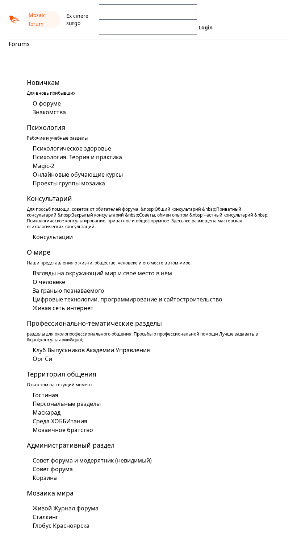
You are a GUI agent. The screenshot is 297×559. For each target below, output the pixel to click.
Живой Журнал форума (66, 508)
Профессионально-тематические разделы (94, 323)
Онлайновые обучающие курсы (78, 174)
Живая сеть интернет (63, 308)
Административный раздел (70, 445)
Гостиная (45, 395)
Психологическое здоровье (72, 148)
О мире (38, 252)
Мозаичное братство (63, 430)
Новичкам (43, 82)
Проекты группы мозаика (69, 183)
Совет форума (53, 469)
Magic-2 (43, 166)
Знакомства (49, 112)
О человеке (49, 282)
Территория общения (61, 374)
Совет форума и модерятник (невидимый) (92, 460)
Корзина (45, 478)
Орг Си (42, 359)
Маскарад (46, 412)
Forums (19, 44)
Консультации (53, 237)
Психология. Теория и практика (77, 157)
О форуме (47, 103)
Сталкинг (45, 517)
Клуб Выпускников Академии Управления (91, 350)
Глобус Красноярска (61, 526)
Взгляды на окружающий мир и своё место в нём (102, 273)
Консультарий (49, 198)
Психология (46, 127)
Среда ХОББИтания (60, 421)
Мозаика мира (50, 493)
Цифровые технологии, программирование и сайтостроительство (127, 299)
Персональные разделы (67, 404)
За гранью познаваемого (68, 291)
